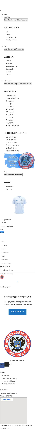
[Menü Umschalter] (0, 10)
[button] (2, 232)
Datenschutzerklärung (9, 378)
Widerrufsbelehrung (9, 381)
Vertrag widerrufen (8, 384)
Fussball (10, 91)
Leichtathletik (15, 133)
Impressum (6, 376)
